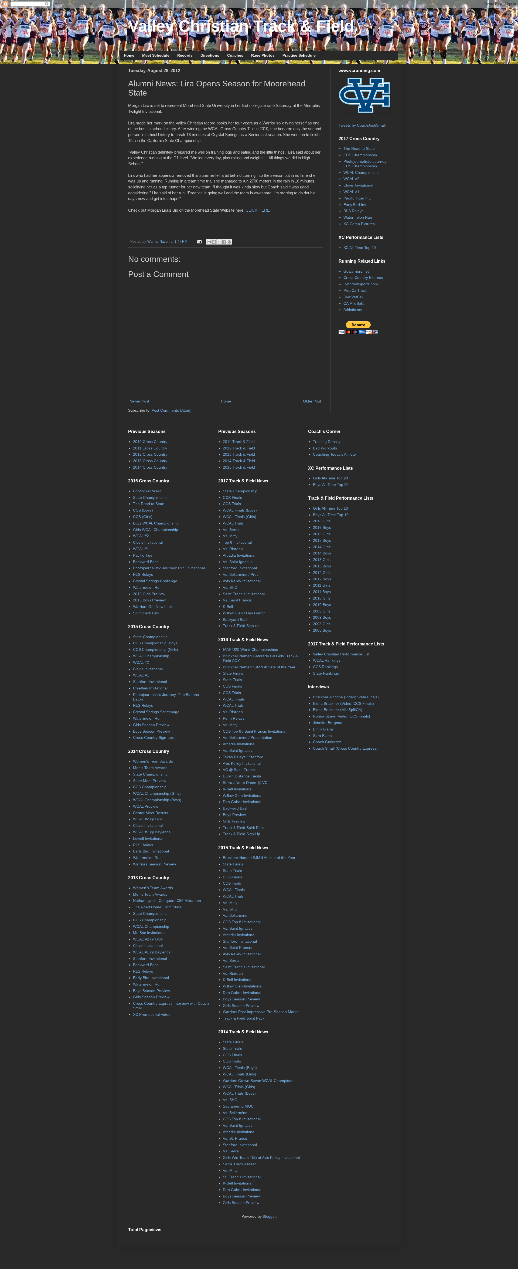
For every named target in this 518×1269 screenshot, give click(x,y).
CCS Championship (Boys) (156, 643)
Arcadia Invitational (239, 555)
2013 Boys (322, 566)
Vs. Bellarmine (235, 915)
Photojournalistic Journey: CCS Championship (365, 163)
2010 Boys (322, 605)
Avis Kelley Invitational (242, 581)
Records (185, 55)
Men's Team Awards (150, 768)
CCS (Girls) (142, 517)
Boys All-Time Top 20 (331, 484)
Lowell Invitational (148, 838)
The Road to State (359, 148)
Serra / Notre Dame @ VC (245, 782)
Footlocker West (147, 491)
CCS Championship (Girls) (155, 649)
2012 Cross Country (150, 454)
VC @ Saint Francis (239, 769)
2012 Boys (322, 579)
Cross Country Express (363, 277)
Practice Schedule (299, 55)
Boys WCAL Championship (156, 523)
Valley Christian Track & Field (241, 26)
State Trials (232, 680)
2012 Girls (321, 572)
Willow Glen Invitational (242, 795)
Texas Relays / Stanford (243, 757)
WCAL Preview (145, 806)
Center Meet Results (150, 813)
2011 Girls (321, 585)
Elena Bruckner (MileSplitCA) (337, 710)
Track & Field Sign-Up (241, 834)
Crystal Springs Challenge (155, 581)
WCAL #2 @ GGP (148, 819)
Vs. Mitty (230, 536)
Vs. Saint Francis (237, 600)
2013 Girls (321, 559)
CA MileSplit (353, 303)
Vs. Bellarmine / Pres (240, 574)
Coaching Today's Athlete (334, 454)
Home (129, 55)
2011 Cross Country (150, 448)
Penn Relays (233, 718)
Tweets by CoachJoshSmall (362, 125)
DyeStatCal (353, 297)
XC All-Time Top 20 (359, 247)
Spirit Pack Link (146, 613)
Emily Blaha (323, 729)
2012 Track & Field (239, 448)
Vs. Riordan (233, 549)
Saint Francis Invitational (244, 594)
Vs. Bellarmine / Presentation (247, 737)
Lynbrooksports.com (360, 284)
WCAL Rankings (326, 660)
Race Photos (263, 55)
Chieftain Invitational (150, 688)
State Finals (233, 673)
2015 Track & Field (239, 467)
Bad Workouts (325, 448)
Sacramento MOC (238, 1106)
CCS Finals (232, 497)
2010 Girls (321, 598)
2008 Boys (322, 630)
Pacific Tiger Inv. (357, 198)
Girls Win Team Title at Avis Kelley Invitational (261, 1157)
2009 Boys (322, 617)
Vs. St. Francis (235, 1138)
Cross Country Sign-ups (153, 737)
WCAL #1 (351, 191)
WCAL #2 (351, 179)
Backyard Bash (146, 562)
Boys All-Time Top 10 (331, 515)
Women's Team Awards (153, 761)
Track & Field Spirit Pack (243, 827)
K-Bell (228, 606)
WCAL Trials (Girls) (239, 1087)
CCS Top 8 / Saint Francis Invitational (254, 731)
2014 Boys (322, 553)
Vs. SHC (230, 587)
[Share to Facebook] (224, 242)
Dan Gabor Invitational (242, 802)
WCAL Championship (361, 172)
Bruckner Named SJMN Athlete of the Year (259, 667)
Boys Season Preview (151, 731)
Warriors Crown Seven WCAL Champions (258, 1080)
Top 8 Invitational (237, 542)
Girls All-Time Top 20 (330, 478)
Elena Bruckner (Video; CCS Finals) (343, 703)
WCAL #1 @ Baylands (152, 832)
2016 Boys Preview (149, 600)
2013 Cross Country (150, 461)
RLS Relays (353, 211)
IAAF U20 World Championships (250, 649)
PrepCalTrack (355, 290)
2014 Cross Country (150, 467)
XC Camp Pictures (359, 224)
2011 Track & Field (239, 441)
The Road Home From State (157, 907)
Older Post (312, 401)
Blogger (269, 1216)
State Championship (150, 497)
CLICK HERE (258, 210)
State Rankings (326, 673)
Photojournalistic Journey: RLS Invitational (169, 568)
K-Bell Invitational (237, 789)
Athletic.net (352, 309)
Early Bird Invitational (151, 851)
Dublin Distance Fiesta (242, 776)
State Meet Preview (149, 781)
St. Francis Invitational (242, 1177)
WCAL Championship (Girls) (157, 793)
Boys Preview (234, 815)
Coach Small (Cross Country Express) (345, 748)
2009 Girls (321, 611)
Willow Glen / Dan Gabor (244, 613)
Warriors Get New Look (153, 606)
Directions (209, 55)
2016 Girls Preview (149, 594)
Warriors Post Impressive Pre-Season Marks (260, 1012)
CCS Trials (232, 504)
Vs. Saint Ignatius (238, 562)
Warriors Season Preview (154, 864)
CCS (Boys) (143, 510)
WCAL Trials (233, 523)
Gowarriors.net (356, 271)
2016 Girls (321, 521)
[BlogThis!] (214, 242)
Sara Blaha (322, 735)
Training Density (326, 441)
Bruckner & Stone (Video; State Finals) (346, 697)
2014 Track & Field (239, 461)
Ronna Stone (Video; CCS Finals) (341, 716)
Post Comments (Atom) (172, 410)
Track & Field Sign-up (241, 626)
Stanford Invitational (150, 681)
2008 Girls (321, 624)
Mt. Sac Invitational (149, 932)
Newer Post (139, 401)
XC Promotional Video (152, 1014)
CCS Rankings (325, 667)
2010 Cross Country (150, 441)
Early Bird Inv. (355, 204)
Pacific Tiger (143, 555)
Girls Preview (234, 821)
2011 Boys (322, 592)
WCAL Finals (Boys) (240, 510)
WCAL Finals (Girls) (239, 517)
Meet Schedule (155, 55)
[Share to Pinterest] (229, 242)
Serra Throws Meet (239, 1164)
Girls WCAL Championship (155, 529)
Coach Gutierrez (327, 742)
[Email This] (209, 242)
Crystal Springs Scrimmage (156, 712)
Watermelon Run (357, 217)
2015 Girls (321, 534)
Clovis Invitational (358, 185)
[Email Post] (199, 241)
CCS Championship (360, 155)
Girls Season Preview (151, 725)
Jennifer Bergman (328, 722)
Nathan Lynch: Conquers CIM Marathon (167, 900)
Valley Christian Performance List (341, 654)
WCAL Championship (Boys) (157, 800)
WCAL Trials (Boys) (239, 1093)
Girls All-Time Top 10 (330, 508)
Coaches (235, 55)
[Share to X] (219, 242)
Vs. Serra (231, 529)
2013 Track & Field (239, 454)
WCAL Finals (234, 699)
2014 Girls (321, 547)
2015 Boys (322, 540)
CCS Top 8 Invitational (242, 922)
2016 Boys (322, 527)
